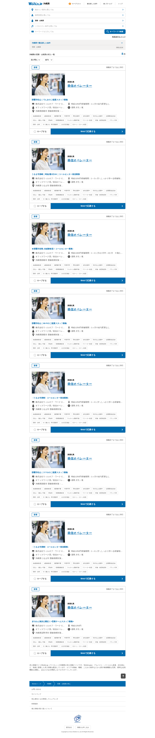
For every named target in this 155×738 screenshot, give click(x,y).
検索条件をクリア (119, 37)
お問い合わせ (36, 689)
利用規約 (35, 704)
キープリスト (76, 4)
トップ (120, 4)
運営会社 (69, 727)
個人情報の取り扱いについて (42, 708)
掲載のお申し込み (83, 727)
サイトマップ (36, 694)
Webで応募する (88, 131)
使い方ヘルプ (107, 4)
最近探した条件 (92, 4)
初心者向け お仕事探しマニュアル (44, 699)
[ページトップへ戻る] (123, 676)
